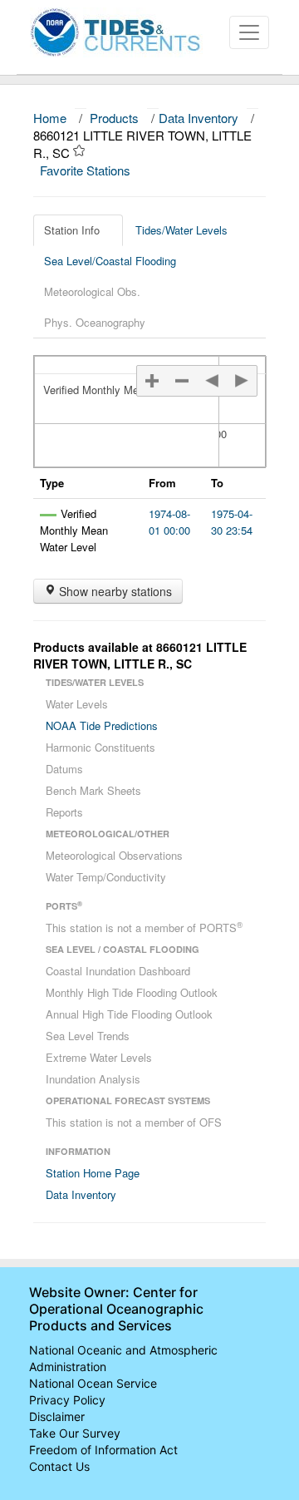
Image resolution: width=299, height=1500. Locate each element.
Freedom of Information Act (103, 1450)
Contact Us (59, 1466)
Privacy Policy (67, 1400)
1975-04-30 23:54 (231, 522)
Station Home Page (93, 1173)
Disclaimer (57, 1416)
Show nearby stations (114, 591)
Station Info (72, 230)
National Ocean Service (93, 1383)
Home (49, 117)
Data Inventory (198, 117)
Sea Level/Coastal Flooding (110, 261)
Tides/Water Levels (181, 230)
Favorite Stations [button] (87, 170)
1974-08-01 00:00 (169, 522)
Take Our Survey (74, 1433)
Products (114, 117)
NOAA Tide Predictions (102, 725)
